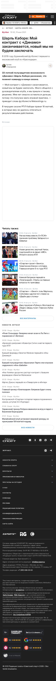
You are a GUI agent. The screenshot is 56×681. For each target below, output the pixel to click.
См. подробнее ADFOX (22, 615)
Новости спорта (10, 460)
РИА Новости (19, 595)
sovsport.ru (20, 590)
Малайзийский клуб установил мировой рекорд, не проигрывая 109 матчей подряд (25, 420)
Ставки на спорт (10, 465)
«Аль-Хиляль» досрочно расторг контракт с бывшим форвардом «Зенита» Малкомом (25, 373)
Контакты (7, 493)
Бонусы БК (7, 471)
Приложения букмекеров (13, 476)
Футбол (5, 32)
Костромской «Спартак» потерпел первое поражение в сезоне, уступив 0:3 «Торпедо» (26, 400)
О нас (5, 487)
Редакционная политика (13, 508)
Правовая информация (12, 518)
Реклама (6, 503)
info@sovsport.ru (38, 562)
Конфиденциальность (12, 513)
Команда (7, 498)
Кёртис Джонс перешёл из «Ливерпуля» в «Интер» (24, 382)
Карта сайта (8, 524)
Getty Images (8, 595)
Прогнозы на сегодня (12, 482)
